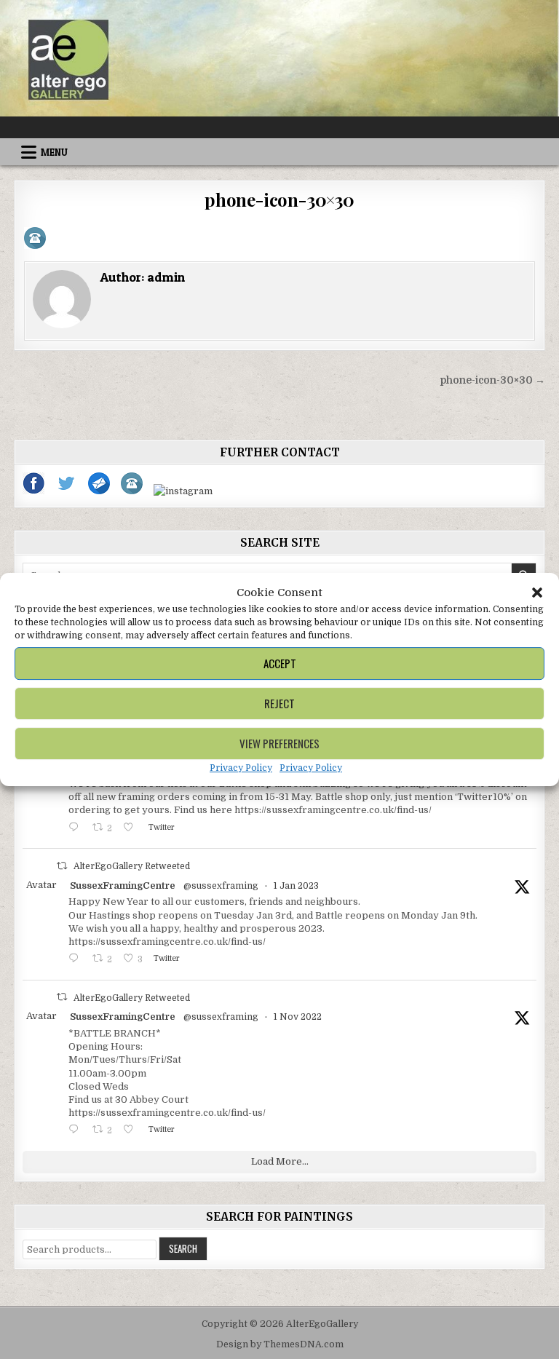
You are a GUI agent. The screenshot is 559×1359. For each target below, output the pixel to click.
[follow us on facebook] (35, 491)
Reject (279, 703)
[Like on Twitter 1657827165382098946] (132, 829)
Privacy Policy (241, 768)
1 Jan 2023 (296, 886)
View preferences (279, 743)
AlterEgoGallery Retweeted (132, 866)
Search (183, 1248)
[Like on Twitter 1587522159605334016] (132, 1131)
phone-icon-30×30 (279, 199)
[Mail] (100, 491)
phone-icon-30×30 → (492, 380)
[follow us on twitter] (67, 491)
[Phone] (133, 491)
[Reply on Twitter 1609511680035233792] (76, 960)
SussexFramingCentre (122, 885)
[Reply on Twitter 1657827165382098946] (76, 829)
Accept (279, 663)
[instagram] (183, 491)
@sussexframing (220, 886)
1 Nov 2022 (298, 1017)
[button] (537, 592)
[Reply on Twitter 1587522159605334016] (76, 1131)
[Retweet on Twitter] (62, 865)
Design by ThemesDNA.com (280, 1344)
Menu (54, 152)
